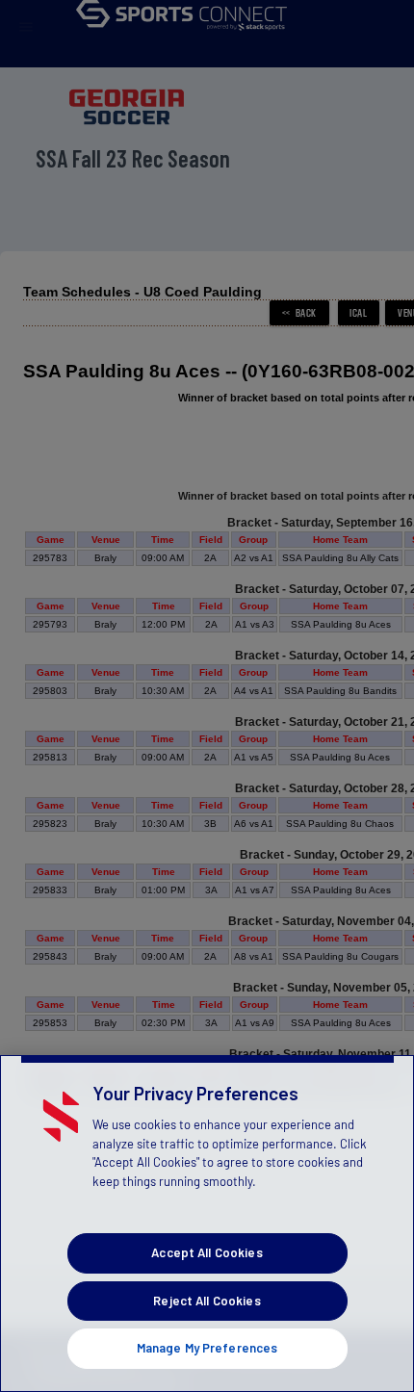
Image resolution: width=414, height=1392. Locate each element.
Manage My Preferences (207, 1347)
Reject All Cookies (206, 1300)
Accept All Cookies (206, 1252)
